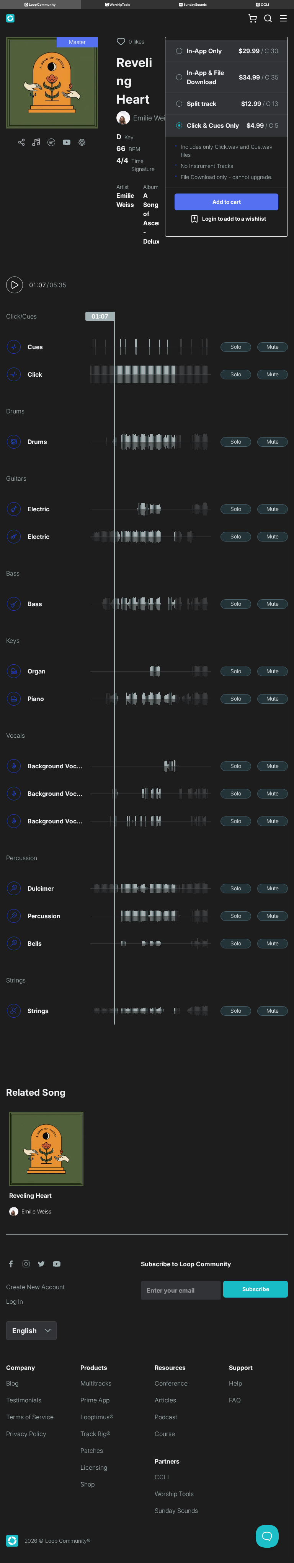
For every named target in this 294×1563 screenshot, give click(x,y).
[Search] (268, 18)
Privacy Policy (26, 1434)
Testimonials (23, 1400)
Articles (165, 1400)
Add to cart (226, 201)
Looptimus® (97, 1417)
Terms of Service (30, 1417)
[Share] (21, 142)
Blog (12, 1383)
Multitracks (95, 1383)
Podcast (166, 1417)
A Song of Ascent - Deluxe (153, 218)
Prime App (94, 1400)
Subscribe (255, 1289)
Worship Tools (174, 1494)
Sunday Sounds (176, 1510)
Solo (235, 346)
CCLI (162, 1477)
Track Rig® (95, 1434)
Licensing (93, 1467)
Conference (171, 1383)
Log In (14, 1301)
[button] (52, 82)
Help (235, 1383)
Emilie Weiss (125, 200)
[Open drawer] (283, 18)
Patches (91, 1450)
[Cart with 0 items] (252, 18)
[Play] (14, 284)
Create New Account (35, 1287)
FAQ (235, 1400)
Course (165, 1434)
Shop (87, 1484)
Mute (272, 346)
